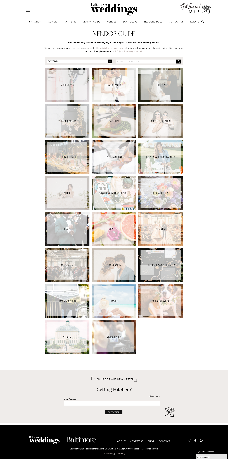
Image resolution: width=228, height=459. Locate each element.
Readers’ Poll (153, 21)
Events (194, 21)
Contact (164, 441)
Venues (111, 21)
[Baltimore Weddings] (114, 9)
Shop (151, 441)
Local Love (130, 21)
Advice (52, 21)
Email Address (70, 399)
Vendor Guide (91, 21)
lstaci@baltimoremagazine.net (111, 48)
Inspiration (34, 21)
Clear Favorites (203, 458)
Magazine (70, 21)
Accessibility (120, 453)
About (121, 441)
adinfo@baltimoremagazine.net (127, 51)
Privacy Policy (108, 453)
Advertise (136, 441)
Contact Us (176, 21)
